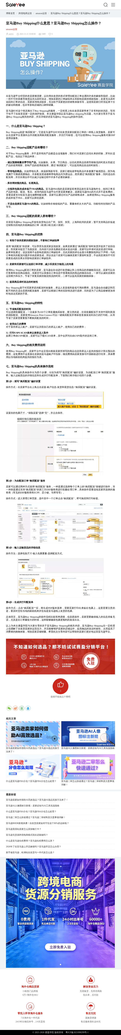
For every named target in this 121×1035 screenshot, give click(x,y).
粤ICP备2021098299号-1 (77, 1032)
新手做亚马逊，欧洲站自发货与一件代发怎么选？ (30, 852)
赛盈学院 (15, 4)
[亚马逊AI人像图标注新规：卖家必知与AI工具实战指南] (88, 733)
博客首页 (10, 13)
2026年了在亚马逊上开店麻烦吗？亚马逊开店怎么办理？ (33, 846)
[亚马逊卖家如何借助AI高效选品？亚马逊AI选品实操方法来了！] (33, 733)
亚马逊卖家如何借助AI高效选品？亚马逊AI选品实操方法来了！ (32, 750)
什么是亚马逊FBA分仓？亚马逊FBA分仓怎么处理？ (31, 781)
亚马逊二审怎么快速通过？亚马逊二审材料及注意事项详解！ (87, 783)
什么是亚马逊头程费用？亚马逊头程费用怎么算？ (30, 841)
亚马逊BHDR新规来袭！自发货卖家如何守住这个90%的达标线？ (37, 823)
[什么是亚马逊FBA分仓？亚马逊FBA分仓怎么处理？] (33, 767)
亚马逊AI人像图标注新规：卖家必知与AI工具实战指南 (88, 748)
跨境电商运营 (25, 13)
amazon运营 (41, 13)
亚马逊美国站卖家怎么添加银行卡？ (23, 829)
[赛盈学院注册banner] (60, 913)
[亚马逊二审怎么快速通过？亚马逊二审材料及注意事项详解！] (88, 767)
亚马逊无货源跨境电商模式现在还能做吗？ (27, 835)
